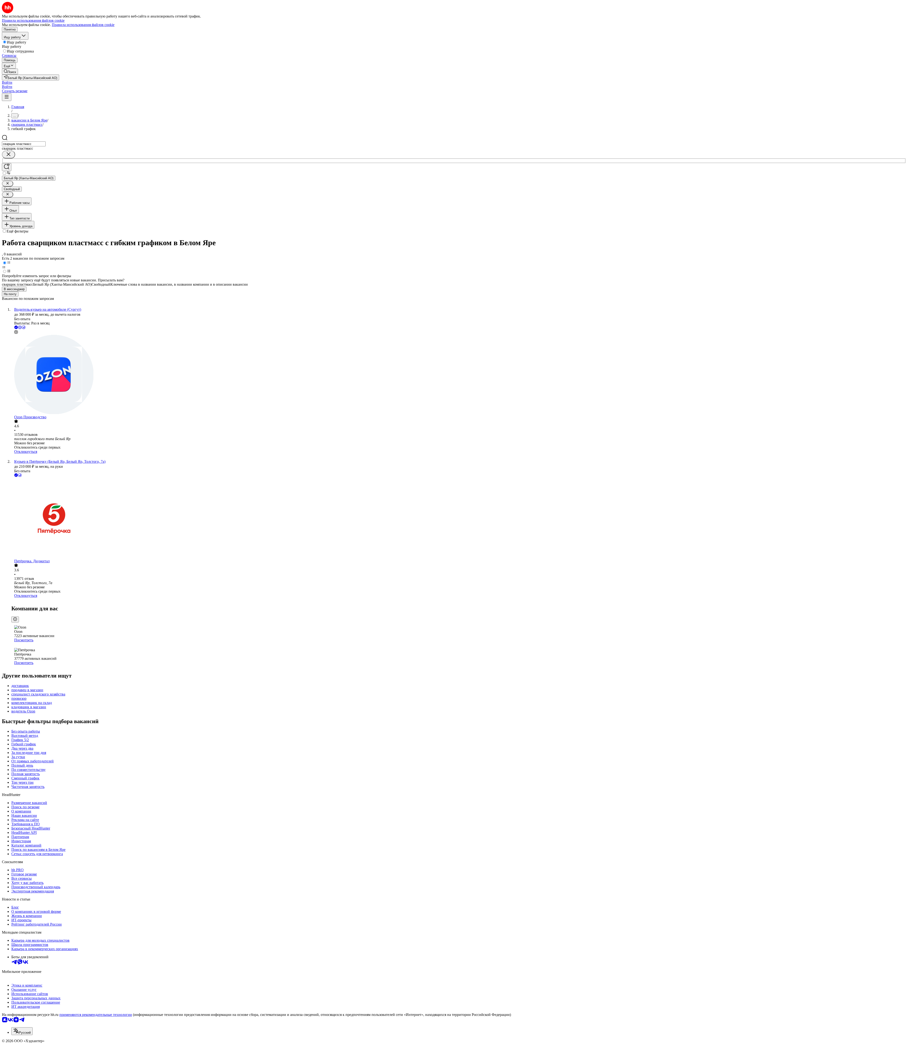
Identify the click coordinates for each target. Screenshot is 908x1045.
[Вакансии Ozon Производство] (458, 375)
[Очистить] (8, 154)
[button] (7, 82)
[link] (10, 71)
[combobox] (24, 143)
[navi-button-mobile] (6, 97)
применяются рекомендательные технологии (95, 1015)
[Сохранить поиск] (6, 167)
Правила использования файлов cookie (83, 25)
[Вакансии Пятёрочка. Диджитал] (458, 518)
